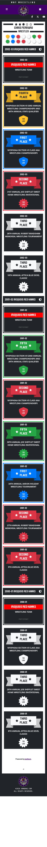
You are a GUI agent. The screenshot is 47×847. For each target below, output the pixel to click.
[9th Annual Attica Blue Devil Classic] (23, 42)
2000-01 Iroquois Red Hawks (20, 591)
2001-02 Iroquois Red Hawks (20, 299)
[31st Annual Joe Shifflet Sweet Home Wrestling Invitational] (18, 37)
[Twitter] (38, 17)
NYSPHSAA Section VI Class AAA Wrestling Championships (23, 151)
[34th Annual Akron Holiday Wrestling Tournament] (13, 42)
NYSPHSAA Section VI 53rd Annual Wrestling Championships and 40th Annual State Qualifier (23, 108)
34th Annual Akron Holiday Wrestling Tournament (23, 485)
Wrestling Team (23, 69)
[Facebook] (32, 17)
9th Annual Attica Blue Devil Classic (23, 568)
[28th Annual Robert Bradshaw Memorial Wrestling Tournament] (23, 37)
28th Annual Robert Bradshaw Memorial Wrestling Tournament (23, 235)
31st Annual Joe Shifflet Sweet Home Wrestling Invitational (23, 193)
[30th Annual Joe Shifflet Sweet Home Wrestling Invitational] (7, 42)
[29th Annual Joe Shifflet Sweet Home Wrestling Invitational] (34, 42)
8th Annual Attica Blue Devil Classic (23, 732)
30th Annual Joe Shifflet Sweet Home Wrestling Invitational (23, 443)
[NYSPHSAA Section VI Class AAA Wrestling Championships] (13, 37)
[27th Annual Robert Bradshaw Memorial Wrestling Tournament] (18, 42)
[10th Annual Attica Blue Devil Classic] (29, 37)
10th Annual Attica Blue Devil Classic (23, 276)
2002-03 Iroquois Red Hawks (20, 49)
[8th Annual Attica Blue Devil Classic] (39, 42)
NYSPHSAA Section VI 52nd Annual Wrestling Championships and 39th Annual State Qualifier (23, 359)
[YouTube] (44, 17)
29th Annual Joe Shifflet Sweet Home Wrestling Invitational (23, 691)
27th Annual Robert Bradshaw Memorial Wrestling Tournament (23, 527)
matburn (28, 759)
